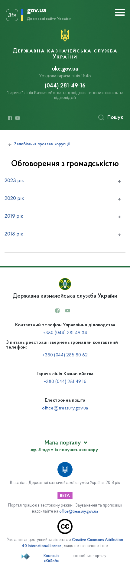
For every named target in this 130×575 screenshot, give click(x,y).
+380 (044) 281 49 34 (65, 332)
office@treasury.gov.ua (65, 408)
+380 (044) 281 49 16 (65, 381)
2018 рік (14, 234)
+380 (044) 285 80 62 (65, 355)
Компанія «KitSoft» (51, 558)
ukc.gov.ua (65, 69)
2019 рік (14, 216)
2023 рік (14, 181)
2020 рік (14, 198)
